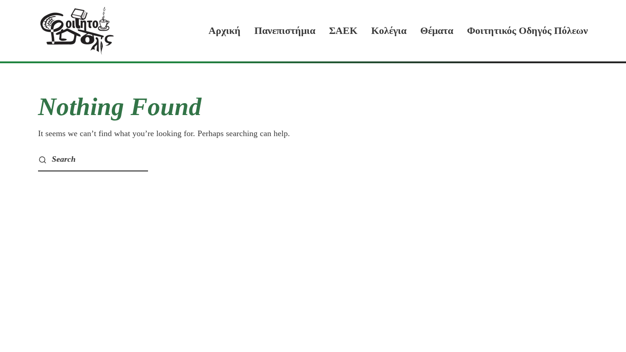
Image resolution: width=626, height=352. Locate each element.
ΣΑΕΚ (343, 30)
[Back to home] (77, 31)
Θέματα (436, 30)
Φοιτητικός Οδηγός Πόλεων (527, 30)
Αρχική (225, 30)
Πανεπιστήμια (284, 30)
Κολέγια (388, 30)
